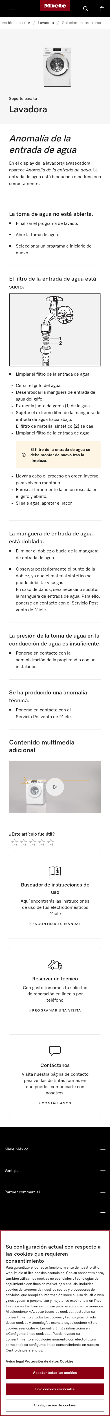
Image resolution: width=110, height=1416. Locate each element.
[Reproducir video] (55, 787)
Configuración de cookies (55, 1405)
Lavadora (46, 23)
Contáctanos (56, 1103)
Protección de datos (42, 1361)
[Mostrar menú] (12, 8)
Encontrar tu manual (56, 924)
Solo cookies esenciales (55, 1389)
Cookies (67, 1361)
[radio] (14, 842)
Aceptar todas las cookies (55, 1373)
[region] (55, 1323)
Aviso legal (15, 1361)
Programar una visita (56, 1010)
